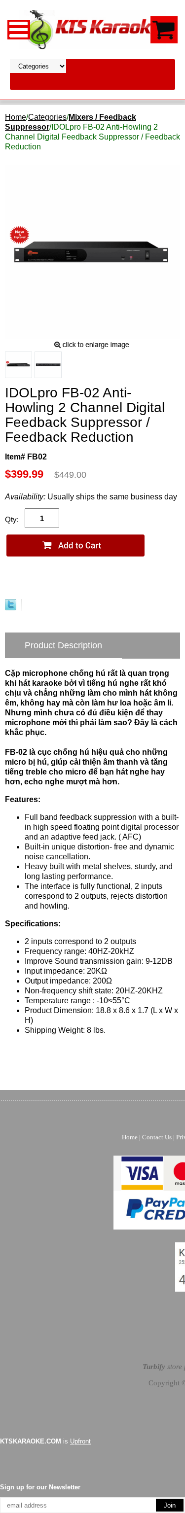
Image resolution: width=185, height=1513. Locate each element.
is (45, 1441)
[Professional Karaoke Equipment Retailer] (93, 29)
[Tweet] (10, 607)
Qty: (12, 519)
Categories (47, 117)
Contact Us (157, 1137)
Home (15, 117)
